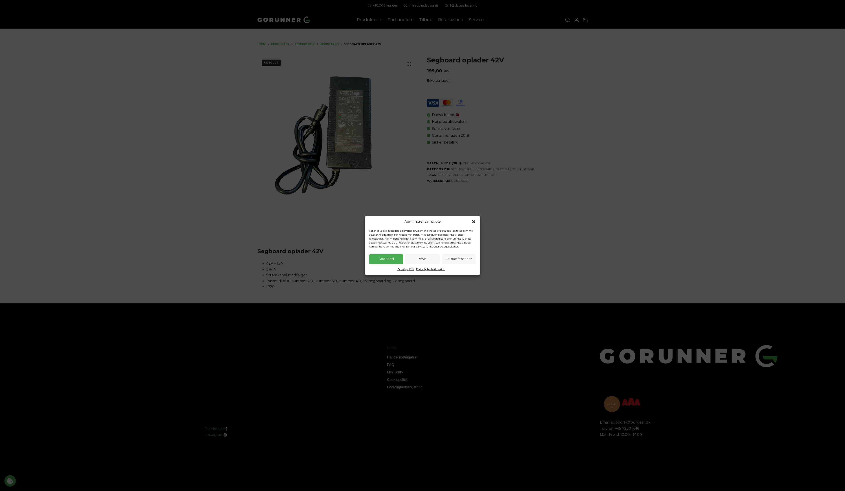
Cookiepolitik (405, 269)
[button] (474, 222)
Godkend (386, 259)
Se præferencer (459, 259)
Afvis (422, 259)
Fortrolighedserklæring (430, 269)
